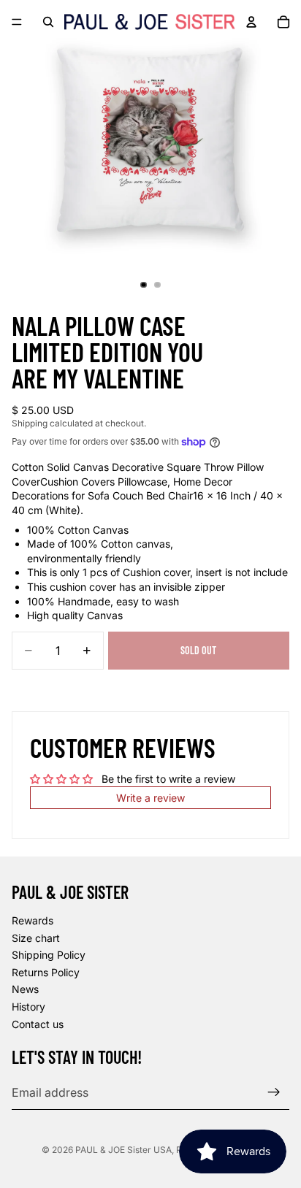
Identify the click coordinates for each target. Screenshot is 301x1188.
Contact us (38, 1024)
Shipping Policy (48, 955)
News (25, 990)
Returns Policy (46, 972)
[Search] (48, 22)
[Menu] (17, 22)
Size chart (36, 938)
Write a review (150, 798)
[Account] (251, 22)
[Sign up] (274, 1093)
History (28, 1006)
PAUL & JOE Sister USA (123, 1149)
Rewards (32, 920)
